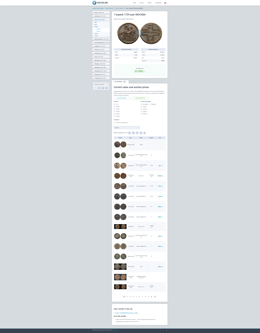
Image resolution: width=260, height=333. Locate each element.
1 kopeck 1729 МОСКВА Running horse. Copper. (126, 313)
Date (130, 137)
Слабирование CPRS (140, 98)
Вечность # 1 (141, 286)
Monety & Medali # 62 (141, 186)
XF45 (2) (145, 109)
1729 (106, 88)
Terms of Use (115, 330)
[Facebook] (163, 330)
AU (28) (117, 111)
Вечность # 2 (141, 226)
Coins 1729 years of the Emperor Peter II (146, 319)
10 (151, 296)
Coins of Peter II (109, 8)
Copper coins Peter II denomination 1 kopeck (125, 319)
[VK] (166, 330)
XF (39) (117, 109)
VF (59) (117, 106)
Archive (149, 2)
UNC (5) (117, 113)
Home (134, 2)
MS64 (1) (154, 104)
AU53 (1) (145, 111)
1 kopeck (98, 31)
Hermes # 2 (141, 175)
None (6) (118, 116)
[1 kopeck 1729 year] (139, 33)
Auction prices (119, 81)
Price (160, 137)
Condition (151, 137)
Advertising (158, 2)
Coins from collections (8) (121, 122)
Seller (141, 137)
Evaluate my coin (122, 98)
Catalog (142, 2)
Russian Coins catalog (97, 8)
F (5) (117, 104)
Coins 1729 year (119, 8)
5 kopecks (98, 29)
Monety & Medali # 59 (141, 246)
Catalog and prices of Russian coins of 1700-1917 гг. (127, 321)
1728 (103, 88)
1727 (99, 88)
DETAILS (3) (145, 104)
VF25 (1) (145, 106)
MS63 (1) (145, 113)
